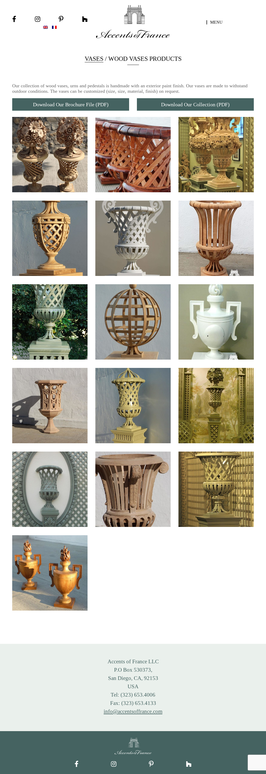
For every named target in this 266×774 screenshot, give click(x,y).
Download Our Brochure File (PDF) (71, 104)
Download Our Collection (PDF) (195, 104)
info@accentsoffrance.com (133, 711)
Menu (216, 22)
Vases (94, 58)
